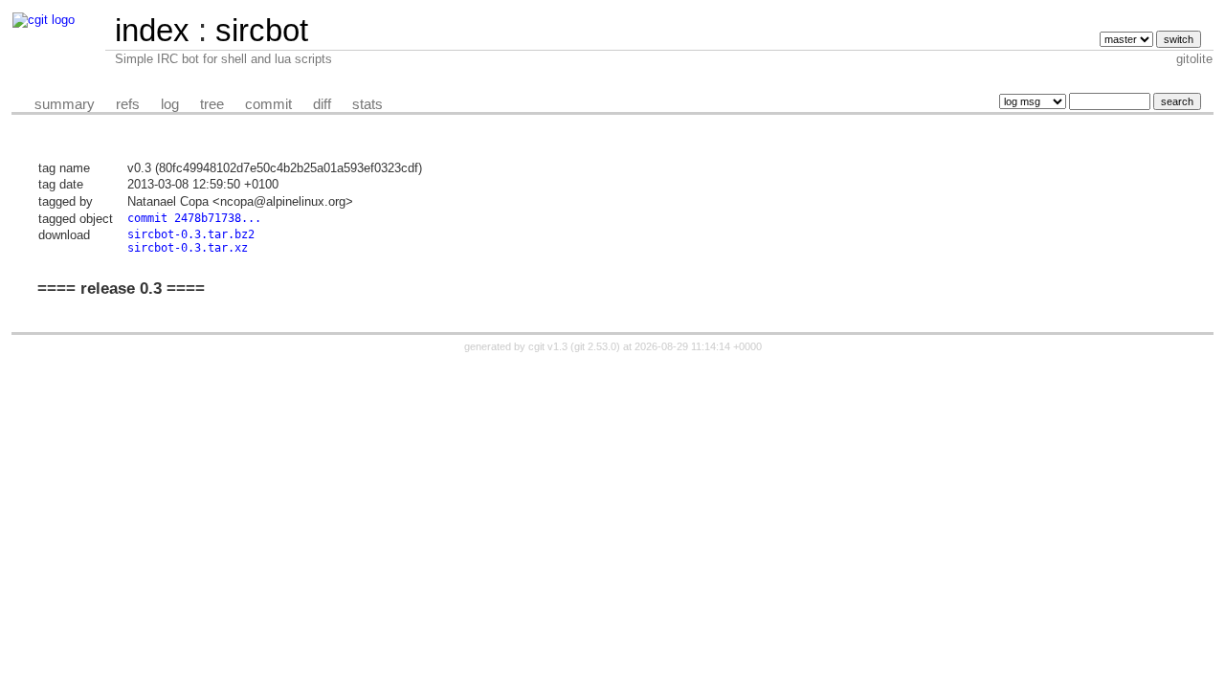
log (170, 104)
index (152, 30)
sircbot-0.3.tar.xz (187, 248)
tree (212, 104)
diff (322, 104)
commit (268, 104)
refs (128, 104)
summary (64, 104)
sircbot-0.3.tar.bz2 (191, 234)
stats (367, 104)
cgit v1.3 (548, 346)
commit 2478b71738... (194, 218)
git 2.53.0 (595, 346)
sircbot (261, 30)
